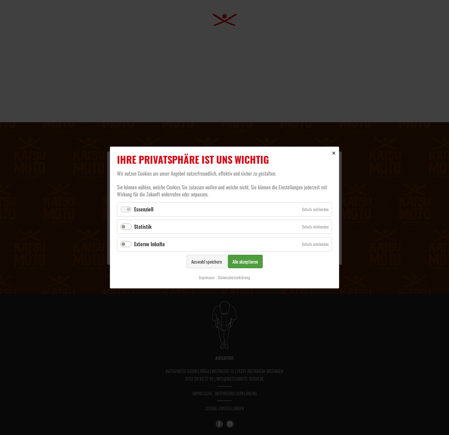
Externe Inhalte (149, 244)
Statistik (143, 226)
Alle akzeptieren (245, 261)
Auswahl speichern (206, 261)
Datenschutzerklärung (234, 277)
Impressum (207, 277)
